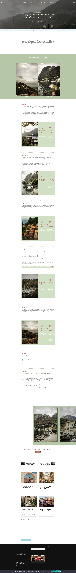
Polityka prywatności (58, 571)
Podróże (29, 2)
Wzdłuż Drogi (38, 2)
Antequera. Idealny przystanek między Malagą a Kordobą (45, 510)
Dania (23, 508)
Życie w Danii (46, 2)
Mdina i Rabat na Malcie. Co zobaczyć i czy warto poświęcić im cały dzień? (22, 563)
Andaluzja (41, 508)
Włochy (39, 12)
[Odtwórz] (31, 562)
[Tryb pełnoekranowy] (44, 562)
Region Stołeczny (30, 508)
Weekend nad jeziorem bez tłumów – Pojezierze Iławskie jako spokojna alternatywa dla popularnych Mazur (22, 554)
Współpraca (52, 2)
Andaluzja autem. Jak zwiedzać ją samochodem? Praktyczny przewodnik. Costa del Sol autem (22, 559)
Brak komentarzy (42, 21)
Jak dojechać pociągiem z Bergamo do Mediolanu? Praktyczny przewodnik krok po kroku (22, 550)
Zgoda (53, 571)
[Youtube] (38, 452)
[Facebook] (36, 452)
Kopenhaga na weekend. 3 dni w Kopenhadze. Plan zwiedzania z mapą (28, 510)
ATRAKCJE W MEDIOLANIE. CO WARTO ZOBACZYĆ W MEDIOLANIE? (46, 487)
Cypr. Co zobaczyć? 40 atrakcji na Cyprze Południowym (28, 487)
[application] (38, 559)
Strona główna (24, 2)
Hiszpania (44, 508)
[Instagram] (40, 452)
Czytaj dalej (33, 514)
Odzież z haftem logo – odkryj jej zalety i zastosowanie (22, 566)
